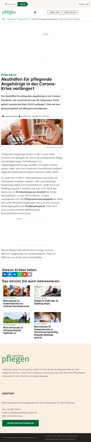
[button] (35, 12)
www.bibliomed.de (14, 416)
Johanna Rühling (11, 116)
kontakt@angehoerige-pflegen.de (23, 412)
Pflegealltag (11, 19)
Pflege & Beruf (23, 19)
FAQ (87, 4)
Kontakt (81, 4)
